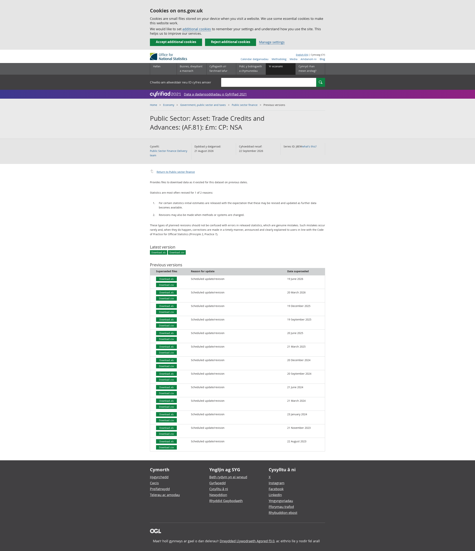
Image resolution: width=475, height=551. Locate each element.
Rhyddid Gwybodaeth (226, 501)
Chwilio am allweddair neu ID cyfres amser (180, 82)
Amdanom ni (309, 59)
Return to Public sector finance (176, 172)
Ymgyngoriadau (281, 501)
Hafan (156, 66)
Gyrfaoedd (217, 483)
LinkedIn (275, 495)
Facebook (276, 489)
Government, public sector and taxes (203, 105)
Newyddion (218, 495)
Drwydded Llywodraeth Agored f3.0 (247, 541)
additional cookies (196, 29)
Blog (322, 59)
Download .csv (176, 252)
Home (153, 105)
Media (293, 59)
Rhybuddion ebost (283, 512)
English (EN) (302, 54)
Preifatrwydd (160, 489)
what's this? (309, 146)
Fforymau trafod (281, 506)
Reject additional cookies (230, 42)
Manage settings (272, 42)
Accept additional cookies (176, 42)
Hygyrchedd (159, 477)
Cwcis (154, 483)
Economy (168, 105)
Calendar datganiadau (254, 59)
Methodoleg (279, 59)
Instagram (276, 483)
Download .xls (158, 252)
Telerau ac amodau (165, 495)
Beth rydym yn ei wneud (228, 477)
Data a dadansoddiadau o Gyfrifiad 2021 (215, 94)
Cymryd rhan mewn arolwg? (307, 69)
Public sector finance (245, 105)
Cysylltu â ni (218, 489)
